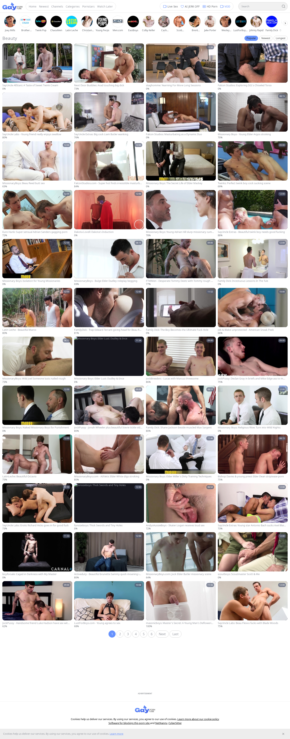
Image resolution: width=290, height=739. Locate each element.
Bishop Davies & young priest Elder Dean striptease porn (251, 476)
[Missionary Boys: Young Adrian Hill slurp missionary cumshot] (181, 213)
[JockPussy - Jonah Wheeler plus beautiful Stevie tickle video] (109, 409)
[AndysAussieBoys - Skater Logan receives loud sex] (181, 506)
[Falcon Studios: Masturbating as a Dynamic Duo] (181, 115)
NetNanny (161, 723)
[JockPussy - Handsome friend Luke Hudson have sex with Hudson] (37, 604)
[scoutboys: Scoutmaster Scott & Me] (253, 555)
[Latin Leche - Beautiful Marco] (37, 311)
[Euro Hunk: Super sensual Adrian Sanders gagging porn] (37, 213)
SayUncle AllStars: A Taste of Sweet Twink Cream (30, 85)
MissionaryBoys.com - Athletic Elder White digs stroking (106, 476)
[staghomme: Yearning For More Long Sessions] (181, 66)
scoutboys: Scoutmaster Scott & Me (239, 574)
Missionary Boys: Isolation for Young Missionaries (31, 280)
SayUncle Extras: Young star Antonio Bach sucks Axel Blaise (251, 525)
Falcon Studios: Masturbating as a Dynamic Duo (174, 134)
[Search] (283, 6)
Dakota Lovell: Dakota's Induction (94, 231)
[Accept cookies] (283, 733)
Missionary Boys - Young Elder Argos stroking (244, 134)
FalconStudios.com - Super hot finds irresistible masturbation (108, 183)
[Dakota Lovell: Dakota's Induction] (109, 213)
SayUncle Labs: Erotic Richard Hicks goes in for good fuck (35, 525)
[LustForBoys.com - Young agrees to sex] (109, 604)
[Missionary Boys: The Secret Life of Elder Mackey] (181, 164)
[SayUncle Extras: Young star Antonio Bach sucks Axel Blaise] (253, 506)
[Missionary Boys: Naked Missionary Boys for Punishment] (37, 409)
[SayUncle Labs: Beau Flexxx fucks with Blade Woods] (253, 604)
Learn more (116, 733)
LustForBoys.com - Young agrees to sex (97, 623)
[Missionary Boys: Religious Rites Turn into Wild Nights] (253, 409)
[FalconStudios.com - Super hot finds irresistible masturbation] (109, 164)
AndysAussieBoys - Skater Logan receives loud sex (175, 525)
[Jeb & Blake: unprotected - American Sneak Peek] (253, 311)
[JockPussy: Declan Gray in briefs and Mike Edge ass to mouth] (253, 360)
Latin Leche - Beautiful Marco (19, 329)
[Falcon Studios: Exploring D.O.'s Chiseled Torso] (253, 66)
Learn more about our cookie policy (198, 719)
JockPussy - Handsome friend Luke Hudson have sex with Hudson (35, 623)
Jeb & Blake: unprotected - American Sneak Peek (246, 329)
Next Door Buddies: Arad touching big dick (99, 85)
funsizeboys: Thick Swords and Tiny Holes (98, 525)
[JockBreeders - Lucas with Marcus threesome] (181, 360)
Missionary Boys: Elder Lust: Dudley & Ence (99, 378)
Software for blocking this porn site (129, 723)
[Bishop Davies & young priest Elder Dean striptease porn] (253, 458)
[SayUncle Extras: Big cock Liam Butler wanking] (109, 115)
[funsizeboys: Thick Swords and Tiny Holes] (109, 506)
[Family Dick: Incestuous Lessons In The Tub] (253, 262)
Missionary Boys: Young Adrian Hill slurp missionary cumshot (179, 231)
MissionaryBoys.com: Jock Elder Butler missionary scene (178, 574)
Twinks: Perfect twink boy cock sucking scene (244, 183)
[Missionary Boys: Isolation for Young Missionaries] (37, 262)
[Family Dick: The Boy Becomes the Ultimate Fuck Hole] (181, 311)
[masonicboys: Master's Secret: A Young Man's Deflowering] (181, 604)
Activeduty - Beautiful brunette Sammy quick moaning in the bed (108, 574)
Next (162, 634)
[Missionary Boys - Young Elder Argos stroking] (253, 115)
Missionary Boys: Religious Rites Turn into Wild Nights (249, 427)
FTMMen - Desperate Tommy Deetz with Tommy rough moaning (179, 280)
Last (175, 634)
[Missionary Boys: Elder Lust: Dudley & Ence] (109, 360)
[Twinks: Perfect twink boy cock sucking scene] (253, 164)
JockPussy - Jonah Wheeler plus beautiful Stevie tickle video (108, 427)
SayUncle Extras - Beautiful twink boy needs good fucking (251, 231)
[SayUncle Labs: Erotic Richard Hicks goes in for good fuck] (37, 506)
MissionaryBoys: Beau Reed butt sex (23, 183)
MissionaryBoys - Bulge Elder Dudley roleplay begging (105, 280)
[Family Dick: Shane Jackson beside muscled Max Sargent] (181, 409)
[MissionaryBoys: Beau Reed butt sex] (37, 164)
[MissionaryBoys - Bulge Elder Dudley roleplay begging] (109, 262)
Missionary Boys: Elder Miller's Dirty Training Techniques (178, 476)
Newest (265, 38)
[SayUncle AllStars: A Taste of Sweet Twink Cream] (37, 66)
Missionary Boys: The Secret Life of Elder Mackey (174, 183)
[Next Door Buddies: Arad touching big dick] (109, 66)
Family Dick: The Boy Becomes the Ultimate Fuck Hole (177, 329)
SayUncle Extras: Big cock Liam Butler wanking (101, 134)
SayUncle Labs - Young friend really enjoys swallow (31, 134)
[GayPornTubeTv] (12, 6)
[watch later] (6, 48)
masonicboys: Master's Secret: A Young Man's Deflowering (179, 623)
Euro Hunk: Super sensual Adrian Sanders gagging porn (34, 231)
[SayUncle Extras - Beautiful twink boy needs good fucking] (253, 213)
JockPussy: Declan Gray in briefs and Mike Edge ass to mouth (251, 378)
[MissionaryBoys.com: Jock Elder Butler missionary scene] (181, 555)
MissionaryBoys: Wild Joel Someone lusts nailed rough (34, 378)
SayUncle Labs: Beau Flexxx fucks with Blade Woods (248, 623)
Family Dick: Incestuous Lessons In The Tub (243, 280)
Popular (251, 38)
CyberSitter (175, 723)
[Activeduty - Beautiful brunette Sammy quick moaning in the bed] (109, 555)
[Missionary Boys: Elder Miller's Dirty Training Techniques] (181, 458)
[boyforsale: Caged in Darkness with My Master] (37, 555)
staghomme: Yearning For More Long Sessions (173, 85)
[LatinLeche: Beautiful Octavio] (37, 458)
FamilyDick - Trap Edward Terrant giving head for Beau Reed (108, 329)
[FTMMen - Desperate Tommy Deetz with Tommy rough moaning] (181, 262)
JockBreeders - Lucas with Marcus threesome (172, 378)
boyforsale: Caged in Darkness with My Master (29, 574)
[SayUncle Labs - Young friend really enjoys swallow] (37, 115)
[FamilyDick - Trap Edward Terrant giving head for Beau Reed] (109, 311)
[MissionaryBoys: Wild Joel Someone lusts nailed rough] (37, 360)
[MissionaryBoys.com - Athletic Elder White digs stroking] (109, 458)
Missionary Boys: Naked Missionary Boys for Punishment (35, 427)
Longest (280, 38)
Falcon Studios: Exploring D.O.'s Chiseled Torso (245, 85)
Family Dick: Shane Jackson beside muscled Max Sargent (179, 427)
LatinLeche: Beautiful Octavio (19, 476)
